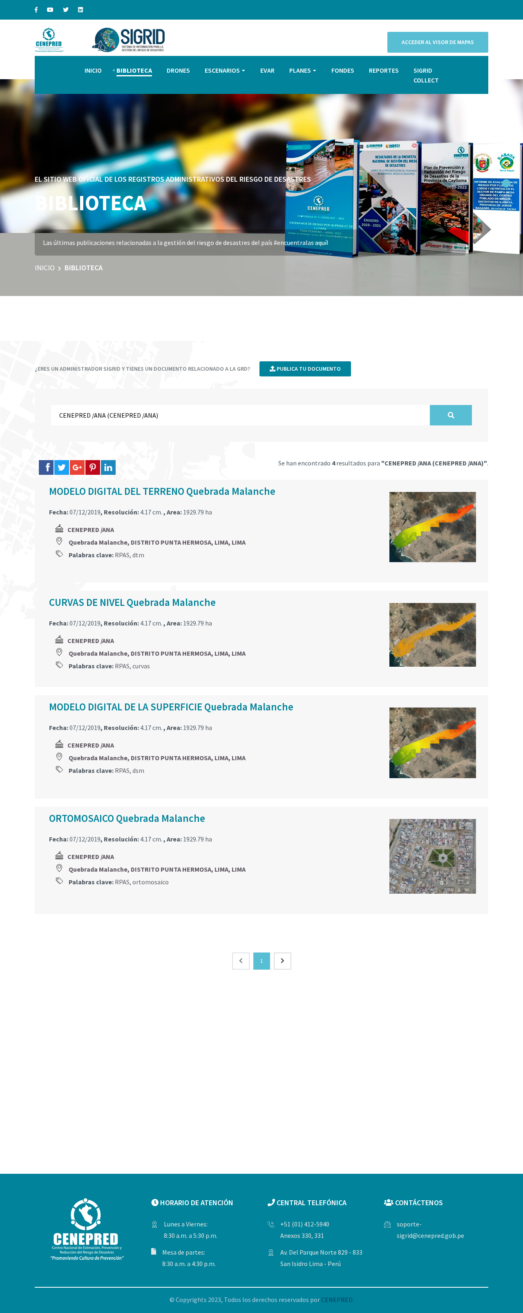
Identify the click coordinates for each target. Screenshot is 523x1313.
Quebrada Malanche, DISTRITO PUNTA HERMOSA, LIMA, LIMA (157, 542)
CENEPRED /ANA (90, 529)
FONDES (342, 70)
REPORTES (384, 70)
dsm (138, 770)
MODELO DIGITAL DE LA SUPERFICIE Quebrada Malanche (171, 706)
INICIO (93, 70)
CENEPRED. (337, 1299)
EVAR (267, 70)
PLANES (300, 70)
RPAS (122, 555)
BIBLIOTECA (134, 70)
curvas (141, 666)
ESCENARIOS (222, 70)
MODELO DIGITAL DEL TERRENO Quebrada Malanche (162, 491)
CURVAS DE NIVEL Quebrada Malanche (132, 602)
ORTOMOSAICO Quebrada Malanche (127, 818)
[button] (506, 183)
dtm (138, 555)
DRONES (178, 70)
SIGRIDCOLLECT (426, 75)
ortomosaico (150, 882)
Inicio (45, 267)
